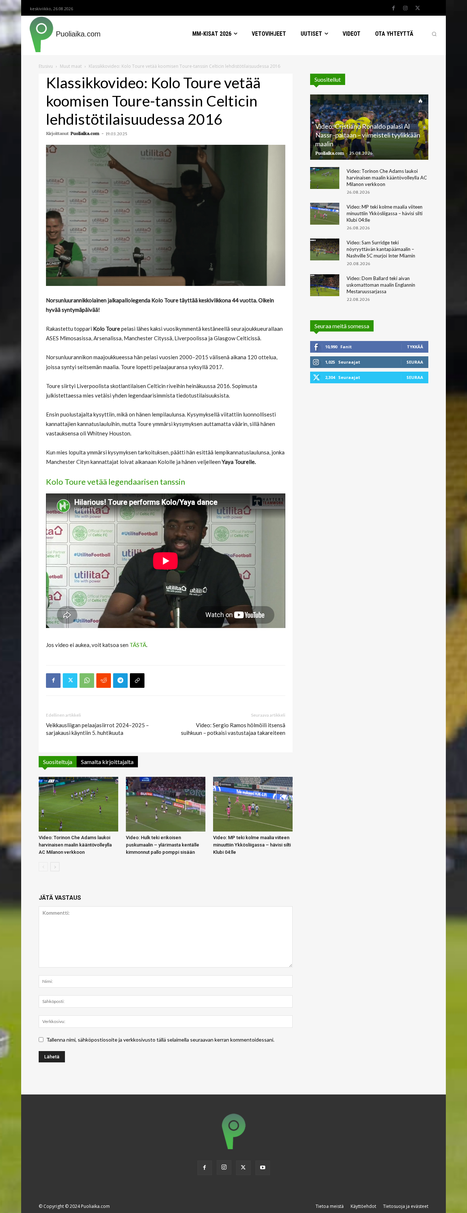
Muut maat (71, 66)
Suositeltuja (57, 761)
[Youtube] (262, 1167)
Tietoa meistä (330, 1206)
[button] (434, 34)
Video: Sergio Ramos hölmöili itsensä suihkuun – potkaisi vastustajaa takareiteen (233, 729)
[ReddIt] (103, 680)
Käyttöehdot (363, 1206)
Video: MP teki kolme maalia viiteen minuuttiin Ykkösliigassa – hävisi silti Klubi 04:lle (252, 845)
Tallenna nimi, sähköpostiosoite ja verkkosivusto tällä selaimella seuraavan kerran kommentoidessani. (160, 1039)
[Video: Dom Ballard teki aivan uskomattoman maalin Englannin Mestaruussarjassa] (324, 285)
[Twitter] (417, 8)
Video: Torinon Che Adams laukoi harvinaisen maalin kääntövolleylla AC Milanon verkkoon (75, 845)
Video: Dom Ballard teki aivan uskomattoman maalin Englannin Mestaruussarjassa (381, 284)
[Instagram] (405, 8)
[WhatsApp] (87, 680)
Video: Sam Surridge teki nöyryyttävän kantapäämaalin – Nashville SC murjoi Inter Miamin (381, 249)
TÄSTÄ (138, 645)
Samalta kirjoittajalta (107, 761)
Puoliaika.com (84, 133)
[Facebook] (393, 8)
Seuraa (414, 362)
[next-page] (54, 866)
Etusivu (46, 66)
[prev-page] (43, 866)
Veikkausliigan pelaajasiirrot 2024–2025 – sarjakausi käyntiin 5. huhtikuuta (97, 729)
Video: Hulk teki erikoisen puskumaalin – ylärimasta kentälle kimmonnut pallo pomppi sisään (162, 845)
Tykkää (415, 346)
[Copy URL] (137, 680)
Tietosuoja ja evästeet (405, 1206)
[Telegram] (120, 680)
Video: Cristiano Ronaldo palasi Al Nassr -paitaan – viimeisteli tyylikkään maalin (367, 135)
